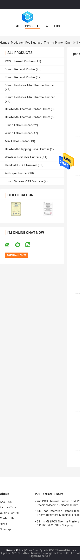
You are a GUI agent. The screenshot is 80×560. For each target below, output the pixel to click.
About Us (53, 26)
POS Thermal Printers (20, 61)
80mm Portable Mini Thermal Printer (30, 97)
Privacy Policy (14, 550)
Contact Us (7, 518)
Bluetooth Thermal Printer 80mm (27, 117)
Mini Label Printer (17, 141)
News (3, 523)
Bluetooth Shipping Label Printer (27, 149)
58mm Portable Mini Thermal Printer (30, 85)
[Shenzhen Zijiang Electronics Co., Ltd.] (40, 17)
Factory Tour (8, 507)
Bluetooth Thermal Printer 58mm (27, 109)
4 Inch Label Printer (18, 133)
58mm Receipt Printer (20, 69)
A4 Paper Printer (16, 173)
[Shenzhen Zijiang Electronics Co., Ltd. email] (10, 245)
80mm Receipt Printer (20, 77)
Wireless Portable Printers (23, 157)
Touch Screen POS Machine (24, 181)
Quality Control (9, 512)
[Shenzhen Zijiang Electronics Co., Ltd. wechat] (30, 245)
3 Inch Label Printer (18, 125)
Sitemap (5, 529)
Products (32, 26)
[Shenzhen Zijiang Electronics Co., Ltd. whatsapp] (20, 245)
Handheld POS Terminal (21, 165)
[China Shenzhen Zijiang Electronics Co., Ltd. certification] (16, 209)
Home (15, 26)
